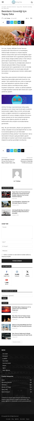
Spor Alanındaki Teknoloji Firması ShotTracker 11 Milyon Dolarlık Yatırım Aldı (8, 161)
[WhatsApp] (15, 22)
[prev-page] (3, 218)
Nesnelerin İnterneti (11, 6)
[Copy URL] (22, 22)
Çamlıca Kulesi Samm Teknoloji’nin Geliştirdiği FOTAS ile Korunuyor (26, 161)
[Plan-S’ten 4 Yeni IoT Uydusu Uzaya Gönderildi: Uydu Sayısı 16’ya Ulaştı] (6, 318)
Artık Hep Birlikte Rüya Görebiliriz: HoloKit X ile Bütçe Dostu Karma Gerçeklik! (21, 211)
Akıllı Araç (4, 197)
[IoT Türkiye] (3, 18)
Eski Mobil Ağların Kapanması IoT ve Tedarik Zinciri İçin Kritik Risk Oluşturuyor (21, 308)
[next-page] (5, 218)
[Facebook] (8, 22)
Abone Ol (6, 279)
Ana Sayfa (4, 6)
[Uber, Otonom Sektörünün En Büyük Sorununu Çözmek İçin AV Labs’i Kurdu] (6, 336)
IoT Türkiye (7, 18)
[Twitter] (11, 22)
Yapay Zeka (19, 6)
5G (2, 206)
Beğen (6, 271)
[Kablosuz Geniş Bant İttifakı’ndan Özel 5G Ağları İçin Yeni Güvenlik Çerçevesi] (6, 327)
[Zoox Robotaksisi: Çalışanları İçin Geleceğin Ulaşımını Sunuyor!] (6, 204)
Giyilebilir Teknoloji (6, 215)
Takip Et (17, 271)
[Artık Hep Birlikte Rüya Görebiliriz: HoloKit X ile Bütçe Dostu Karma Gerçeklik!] (6, 212)
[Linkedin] (19, 22)
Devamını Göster (16, 342)
